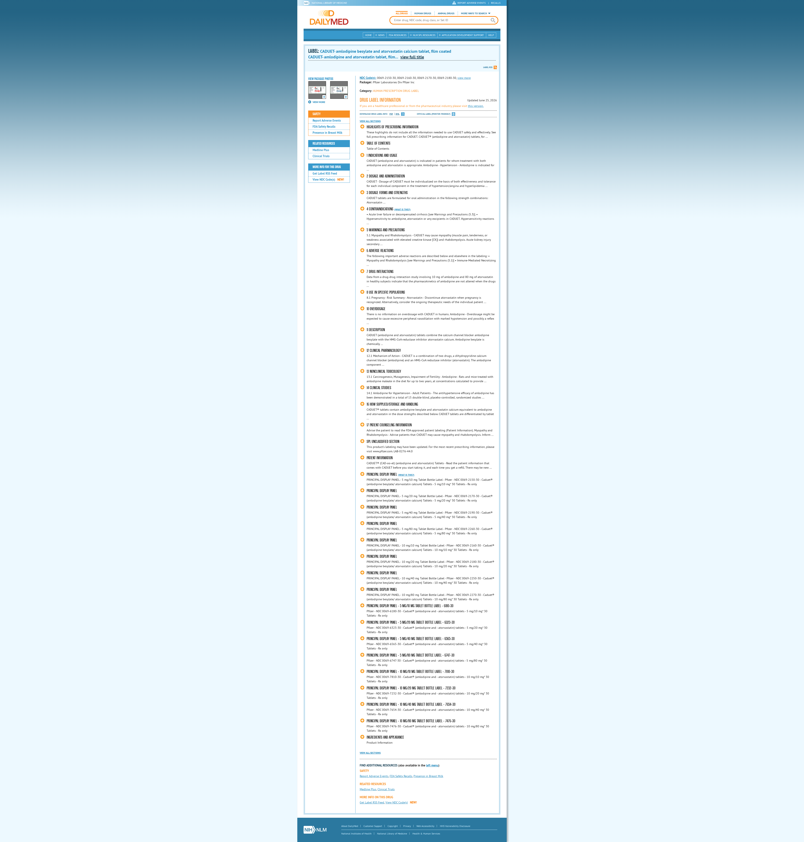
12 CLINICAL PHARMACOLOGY (384, 350)
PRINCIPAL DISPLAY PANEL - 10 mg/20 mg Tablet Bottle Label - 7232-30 (411, 688)
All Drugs (402, 13)
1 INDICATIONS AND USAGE (382, 155)
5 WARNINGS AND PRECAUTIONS (386, 230)
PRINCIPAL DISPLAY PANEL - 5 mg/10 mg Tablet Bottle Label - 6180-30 (410, 605)
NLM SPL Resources (424, 35)
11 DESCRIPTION (376, 329)
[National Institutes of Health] (308, 3)
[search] (493, 20)
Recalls (495, 2)
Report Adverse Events (327, 120)
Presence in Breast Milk (327, 133)
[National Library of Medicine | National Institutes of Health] (315, 830)
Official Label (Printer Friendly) (433, 114)
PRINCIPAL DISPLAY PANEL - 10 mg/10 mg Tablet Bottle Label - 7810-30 (410, 671)
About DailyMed (349, 826)
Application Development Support (463, 35)
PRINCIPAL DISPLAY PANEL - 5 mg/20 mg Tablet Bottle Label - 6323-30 (411, 622)
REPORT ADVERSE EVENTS (471, 2)
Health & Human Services (426, 833)
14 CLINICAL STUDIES (379, 387)
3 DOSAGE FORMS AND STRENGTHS (387, 192)
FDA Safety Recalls (324, 127)
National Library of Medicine (329, 2)
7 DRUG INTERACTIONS (380, 271)
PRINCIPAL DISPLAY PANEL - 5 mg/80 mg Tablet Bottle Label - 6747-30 (410, 655)
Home (368, 35)
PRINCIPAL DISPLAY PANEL (382, 474)
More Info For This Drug (327, 167)
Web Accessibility (425, 826)
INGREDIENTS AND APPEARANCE (385, 737)
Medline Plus (321, 150)
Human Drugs (422, 13)
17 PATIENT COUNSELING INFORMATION (389, 425)
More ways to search (474, 13)
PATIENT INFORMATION (380, 457)
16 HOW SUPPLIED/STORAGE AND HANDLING (392, 404)
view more (464, 78)
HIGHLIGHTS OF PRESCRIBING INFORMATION (392, 127)
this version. (476, 106)
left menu (432, 765)
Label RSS (487, 67)
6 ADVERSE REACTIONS (380, 250)
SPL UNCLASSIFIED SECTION (383, 441)
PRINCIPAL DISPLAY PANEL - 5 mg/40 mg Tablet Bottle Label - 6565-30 (411, 638)
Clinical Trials (321, 156)
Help (491, 35)
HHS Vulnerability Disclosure (455, 826)
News (381, 35)
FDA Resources (397, 35)
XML (397, 114)
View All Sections (370, 121)
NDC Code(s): (368, 78)
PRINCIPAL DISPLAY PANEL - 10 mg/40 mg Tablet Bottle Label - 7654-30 (411, 704)
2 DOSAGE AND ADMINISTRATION (386, 176)
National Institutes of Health (356, 833)
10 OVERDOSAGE (376, 308)
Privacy (407, 826)
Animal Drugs (446, 13)
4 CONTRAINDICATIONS (380, 209)
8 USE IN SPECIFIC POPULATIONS (386, 292)
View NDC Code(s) (328, 179)
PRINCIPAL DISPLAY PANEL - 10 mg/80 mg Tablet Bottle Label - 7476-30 (411, 721)
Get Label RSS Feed (325, 173)
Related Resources (324, 143)
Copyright (393, 826)
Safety (317, 114)
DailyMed (329, 17)
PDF (391, 114)
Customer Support (372, 826)
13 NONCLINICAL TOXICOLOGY (384, 371)
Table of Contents (378, 143)
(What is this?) (402, 209)
